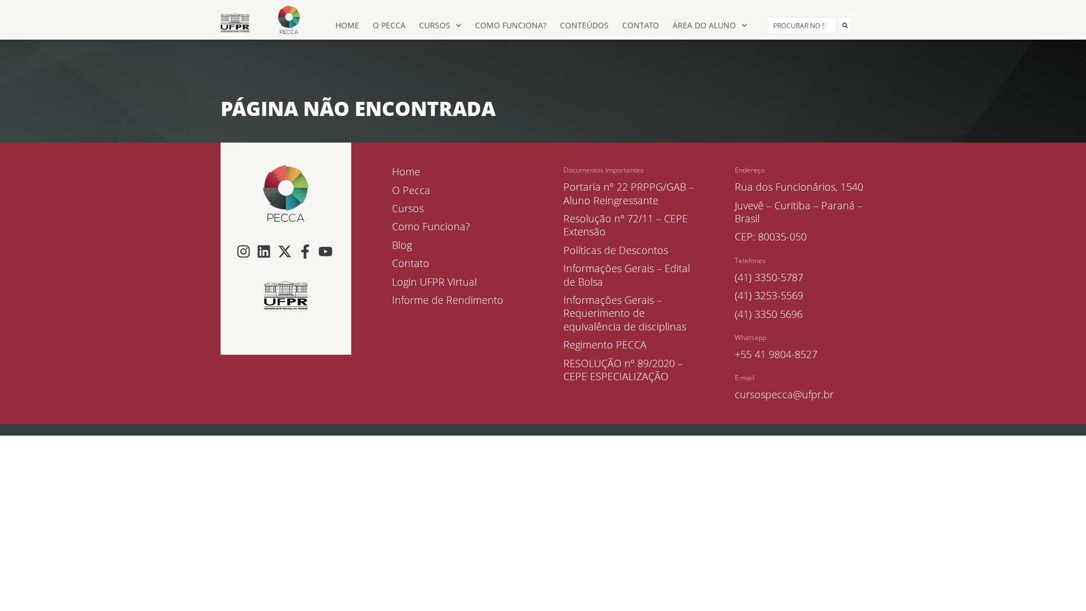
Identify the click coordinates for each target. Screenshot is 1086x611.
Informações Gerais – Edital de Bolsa (626, 275)
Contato (640, 25)
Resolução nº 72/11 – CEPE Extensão (625, 225)
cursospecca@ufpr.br (784, 394)
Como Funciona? (510, 25)
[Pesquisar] (845, 25)
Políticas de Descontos (615, 250)
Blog (402, 245)
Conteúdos (584, 25)
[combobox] (802, 25)
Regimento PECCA (605, 344)
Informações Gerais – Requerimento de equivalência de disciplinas (624, 313)
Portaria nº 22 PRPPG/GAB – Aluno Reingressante (628, 193)
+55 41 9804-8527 (776, 354)
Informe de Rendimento (447, 300)
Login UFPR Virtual (434, 282)
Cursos (434, 25)
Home (347, 25)
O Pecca (389, 25)
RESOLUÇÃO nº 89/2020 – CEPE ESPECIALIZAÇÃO (623, 370)
